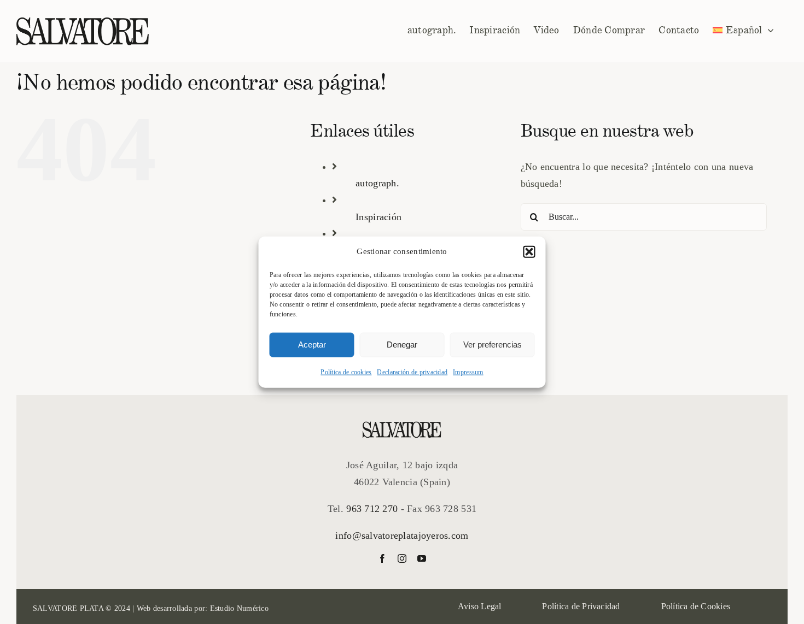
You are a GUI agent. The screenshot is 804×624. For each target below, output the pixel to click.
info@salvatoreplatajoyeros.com (401, 535)
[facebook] (382, 558)
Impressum (468, 371)
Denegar (402, 344)
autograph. (377, 183)
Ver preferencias (492, 344)
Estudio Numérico (239, 608)
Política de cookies (346, 371)
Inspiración (378, 216)
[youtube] (421, 558)
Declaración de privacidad (412, 371)
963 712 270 (372, 508)
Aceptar (312, 344)
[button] (529, 251)
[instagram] (402, 558)
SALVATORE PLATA (68, 608)
